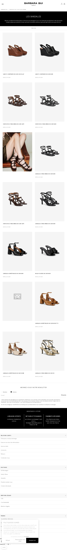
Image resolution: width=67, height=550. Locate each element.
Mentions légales (5, 506)
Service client (4, 446)
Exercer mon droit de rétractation (10, 442)
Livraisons (3, 450)
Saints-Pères (4, 474)
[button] (3, 4)
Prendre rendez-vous (6, 482)
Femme (15, 392)
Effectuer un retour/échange (9, 438)
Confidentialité (5, 502)
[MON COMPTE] (62, 4)
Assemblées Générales (7, 519)
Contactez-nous (5, 458)
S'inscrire (63, 395)
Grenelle (3, 478)
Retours (3, 454)
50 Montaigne (4, 470)
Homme (5, 392)
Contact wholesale (6, 486)
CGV (2, 498)
